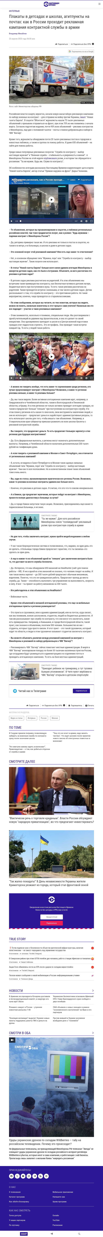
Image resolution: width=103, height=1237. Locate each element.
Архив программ (59, 1202)
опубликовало (50, 158)
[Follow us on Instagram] (29, 1176)
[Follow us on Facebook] (11, 1176)
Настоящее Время (21, 183)
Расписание (58, 1225)
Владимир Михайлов (18, 33)
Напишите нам (59, 1197)
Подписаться (81, 691)
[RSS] (40, 1176)
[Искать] (79, 1234)
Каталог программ (17, 1197)
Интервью (14, 11)
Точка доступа (15, 1215)
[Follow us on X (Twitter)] (17, 1176)
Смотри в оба (20, 1033)
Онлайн (56, 1215)
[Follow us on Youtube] (23, 1176)
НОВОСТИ (16, 991)
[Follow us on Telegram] (34, 1176)
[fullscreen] (91, 221)
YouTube (56, 1220)
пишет (83, 117)
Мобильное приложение (63, 1192)
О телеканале (15, 1192)
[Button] (61, 44)
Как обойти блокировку (19, 1202)
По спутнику (14, 1225)
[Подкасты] (46, 1176)
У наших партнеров (17, 1220)
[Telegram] (52, 1234)
